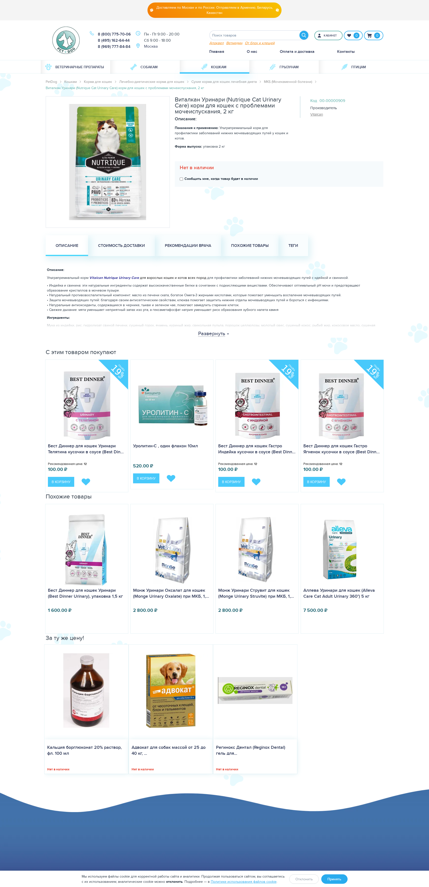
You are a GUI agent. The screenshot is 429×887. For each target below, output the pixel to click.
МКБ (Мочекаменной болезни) (288, 81)
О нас (252, 51)
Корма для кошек (98, 81)
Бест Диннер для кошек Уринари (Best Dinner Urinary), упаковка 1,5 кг (85, 593)
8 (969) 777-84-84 (114, 46)
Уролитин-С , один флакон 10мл (165, 446)
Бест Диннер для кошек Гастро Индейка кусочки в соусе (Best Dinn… (256, 449)
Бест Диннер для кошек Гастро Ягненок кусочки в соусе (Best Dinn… (341, 449)
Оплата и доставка (297, 51)
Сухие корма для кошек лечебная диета (224, 81)
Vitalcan (316, 114)
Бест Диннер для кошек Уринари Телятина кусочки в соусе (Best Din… (86, 449)
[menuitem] (75, 67)
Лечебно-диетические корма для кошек (151, 81)
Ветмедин (234, 42)
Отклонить (304, 879)
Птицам (358, 67)
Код (313, 100)
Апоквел (216, 42)
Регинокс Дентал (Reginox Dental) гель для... (250, 750)
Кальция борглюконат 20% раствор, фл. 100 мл (84, 750)
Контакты (346, 51)
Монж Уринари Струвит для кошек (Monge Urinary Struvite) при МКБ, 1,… (256, 593)
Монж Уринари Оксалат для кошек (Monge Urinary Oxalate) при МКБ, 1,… (171, 593)
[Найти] (303, 35)
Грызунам (289, 67)
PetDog (51, 81)
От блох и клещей (260, 42)
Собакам (149, 67)
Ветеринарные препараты (79, 67)
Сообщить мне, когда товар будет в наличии (221, 178)
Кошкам (218, 67)
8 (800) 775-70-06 (114, 34)
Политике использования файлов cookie (244, 881)
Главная (216, 51)
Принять (334, 879)
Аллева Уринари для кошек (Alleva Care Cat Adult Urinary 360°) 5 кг (339, 593)
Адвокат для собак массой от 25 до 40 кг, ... (169, 750)
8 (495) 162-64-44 (114, 40)
